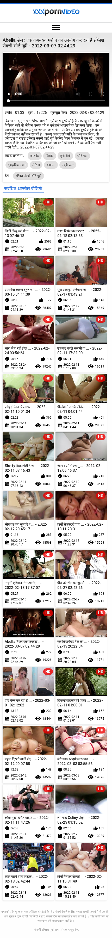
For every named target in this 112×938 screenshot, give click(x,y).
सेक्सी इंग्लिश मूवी (44, 929)
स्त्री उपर (67, 165)
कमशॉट (34, 156)
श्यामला (51, 165)
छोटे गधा (82, 156)
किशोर (49, 156)
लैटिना (36, 165)
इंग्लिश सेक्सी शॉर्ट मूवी (28, 176)
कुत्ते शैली (65, 156)
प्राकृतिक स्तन (17, 165)
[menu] (56, 28)
